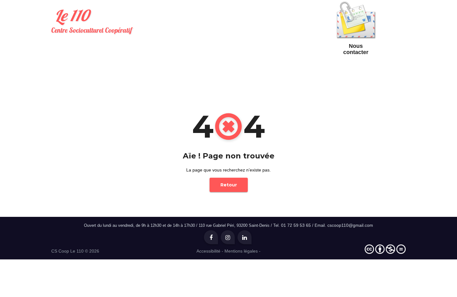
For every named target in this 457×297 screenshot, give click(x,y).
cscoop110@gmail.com (350, 225)
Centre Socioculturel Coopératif (91, 20)
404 (235, 71)
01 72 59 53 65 (296, 225)
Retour (228, 185)
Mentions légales (241, 251)
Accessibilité (208, 251)
